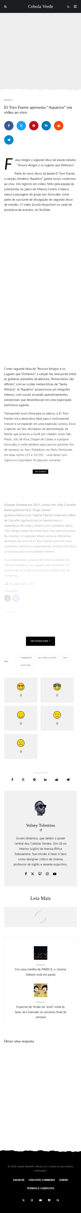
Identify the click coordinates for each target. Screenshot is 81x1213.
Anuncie (19, 1180)
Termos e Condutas (40, 1188)
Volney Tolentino (40, 825)
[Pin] (33, 125)
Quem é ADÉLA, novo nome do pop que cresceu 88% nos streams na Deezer (50, 485)
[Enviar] (58, 125)
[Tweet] (21, 125)
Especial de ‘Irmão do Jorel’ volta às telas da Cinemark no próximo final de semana (40, 1010)
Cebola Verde (40, 6)
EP (66, 658)
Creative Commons (42, 1180)
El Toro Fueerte (48, 658)
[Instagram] (32, 1200)
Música (8, 99)
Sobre (63, 1180)
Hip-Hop (26, 665)
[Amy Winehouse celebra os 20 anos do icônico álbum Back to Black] (40, 919)
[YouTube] (40, 1200)
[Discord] (49, 1200)
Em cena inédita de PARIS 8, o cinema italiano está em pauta (40, 970)
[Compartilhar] (9, 125)
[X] (23, 1200)
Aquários (27, 658)
